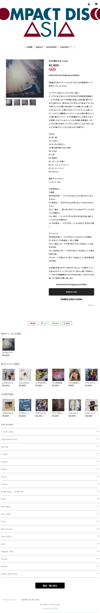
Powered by (47, 608)
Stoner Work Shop (9, 574)
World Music (6, 536)
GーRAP (4, 454)
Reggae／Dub (7, 551)
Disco (3, 521)
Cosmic (4, 559)
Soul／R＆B (5, 514)
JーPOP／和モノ (7, 432)
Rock (3, 499)
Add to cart (71, 292)
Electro (4, 469)
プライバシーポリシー (10, 600)
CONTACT (65, 47)
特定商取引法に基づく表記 (30, 600)
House (4, 477)
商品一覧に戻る (50, 585)
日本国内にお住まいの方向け (71, 299)
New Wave (5, 507)
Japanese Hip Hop (9, 439)
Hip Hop (4, 447)
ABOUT (39, 47)
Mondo (4, 566)
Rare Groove (6, 529)
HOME (30, 47)
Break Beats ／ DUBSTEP (12, 492)
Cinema (4, 462)
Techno (4, 484)
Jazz (3, 544)
